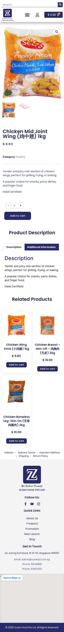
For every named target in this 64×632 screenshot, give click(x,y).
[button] (27, 14)
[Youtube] (32, 504)
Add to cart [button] (16, 365)
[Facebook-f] (25, 504)
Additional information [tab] (41, 247)
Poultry (20, 157)
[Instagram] (38, 504)
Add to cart (17, 216)
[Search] (60, 4)
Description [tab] (13, 247)
